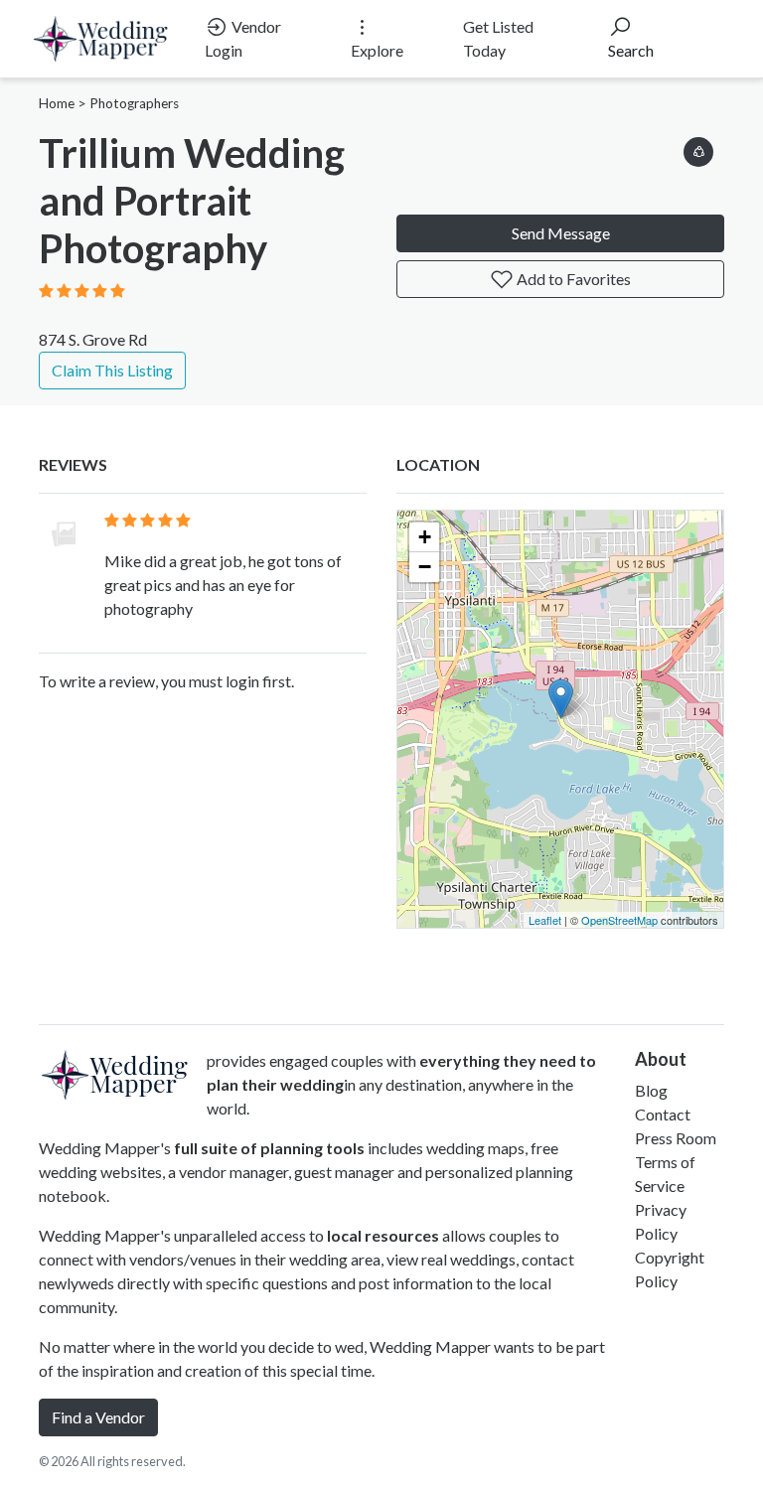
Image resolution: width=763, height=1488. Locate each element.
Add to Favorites (572, 278)
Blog (651, 1090)
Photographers (134, 103)
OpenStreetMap (619, 920)
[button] (698, 148)
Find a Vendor (98, 1417)
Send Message (561, 232)
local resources (383, 1235)
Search (631, 50)
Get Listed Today (498, 38)
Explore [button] (377, 50)
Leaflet (545, 920)
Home (57, 103)
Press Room (675, 1137)
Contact (662, 1114)
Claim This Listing (112, 370)
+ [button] (424, 536)
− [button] (424, 566)
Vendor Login (243, 38)
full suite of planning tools (269, 1147)
